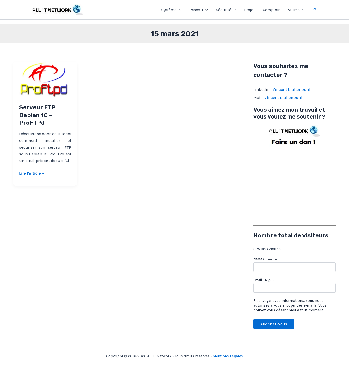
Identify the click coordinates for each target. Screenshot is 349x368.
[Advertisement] (294, 185)
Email (265, 280)
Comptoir (271, 9)
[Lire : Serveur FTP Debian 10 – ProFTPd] (45, 79)
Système (169, 9)
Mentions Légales (228, 356)
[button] (179, 9)
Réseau (196, 9)
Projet (249, 9)
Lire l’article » (31, 173)
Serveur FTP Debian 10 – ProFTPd (37, 115)
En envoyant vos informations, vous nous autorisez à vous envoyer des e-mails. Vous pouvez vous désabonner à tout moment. (290, 305)
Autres (294, 9)
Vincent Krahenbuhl (291, 89)
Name (266, 259)
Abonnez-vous (273, 324)
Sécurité (223, 9)
